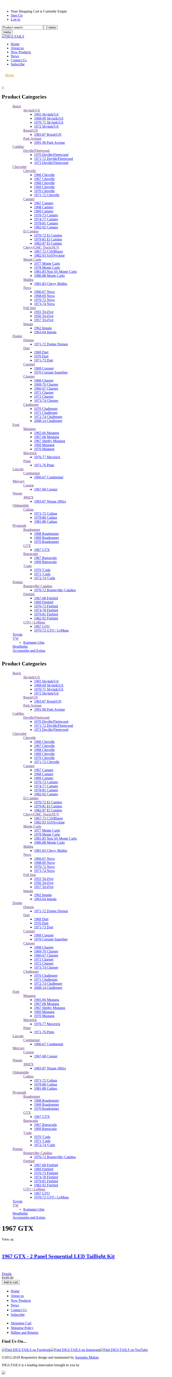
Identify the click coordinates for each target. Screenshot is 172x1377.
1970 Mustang (44, 449)
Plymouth (19, 525)
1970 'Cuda (42, 570)
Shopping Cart (21, 1323)
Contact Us (19, 60)
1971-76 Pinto (44, 465)
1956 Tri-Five (44, 316)
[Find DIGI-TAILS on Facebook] (26, 1350)
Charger (29, 376)
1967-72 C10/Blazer (48, 251)
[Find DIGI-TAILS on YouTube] (124, 1350)
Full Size (29, 308)
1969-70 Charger (46, 384)
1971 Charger (44, 392)
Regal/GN (30, 130)
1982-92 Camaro (46, 227)
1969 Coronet (44, 368)
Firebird (28, 594)
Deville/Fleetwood (36, 151)
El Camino (31, 231)
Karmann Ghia (33, 642)
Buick (17, 106)
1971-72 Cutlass (45, 513)
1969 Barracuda (45, 562)
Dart (26, 348)
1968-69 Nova (44, 296)
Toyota (17, 634)
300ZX (28, 497)
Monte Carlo (32, 259)
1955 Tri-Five (44, 312)
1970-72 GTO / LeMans (51, 630)
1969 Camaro (43, 211)
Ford (16, 425)
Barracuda (30, 554)
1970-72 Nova (44, 300)
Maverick (30, 453)
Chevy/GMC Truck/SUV (41, 247)
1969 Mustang (44, 445)
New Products (21, 52)
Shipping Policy (22, 1328)
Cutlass (28, 509)
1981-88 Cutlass (45, 521)
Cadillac (18, 146)
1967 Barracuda (45, 558)
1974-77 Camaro (46, 219)
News (15, 56)
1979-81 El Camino (48, 239)
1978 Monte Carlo (47, 267)
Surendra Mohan (87, 1357)
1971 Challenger (46, 413)
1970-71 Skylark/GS (48, 122)
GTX (27, 546)
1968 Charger (44, 380)
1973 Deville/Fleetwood (51, 163)
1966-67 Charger (46, 388)
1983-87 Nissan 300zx (50, 501)
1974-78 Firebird (46, 610)
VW (16, 638)
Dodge (17, 336)
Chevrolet (19, 167)
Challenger (31, 405)
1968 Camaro (43, 207)
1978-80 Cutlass (45, 517)
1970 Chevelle (44, 191)
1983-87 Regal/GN (47, 134)
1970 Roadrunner (46, 542)
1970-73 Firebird (46, 606)
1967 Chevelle (44, 179)
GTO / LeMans (34, 622)
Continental (31, 473)
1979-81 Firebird (46, 614)
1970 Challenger (46, 409)
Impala (28, 324)
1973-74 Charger (46, 400)
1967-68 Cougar (45, 489)
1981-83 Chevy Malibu (50, 284)
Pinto (27, 461)
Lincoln (18, 469)
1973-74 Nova (44, 304)
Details (7, 1274)
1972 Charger (44, 396)
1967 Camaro (43, 203)
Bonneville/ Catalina (37, 586)
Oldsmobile (21, 505)
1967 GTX (42, 550)
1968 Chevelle (44, 183)
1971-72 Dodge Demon (51, 344)
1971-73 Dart (43, 360)
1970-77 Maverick (47, 457)
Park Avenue (32, 138)
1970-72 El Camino (48, 235)
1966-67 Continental (48, 477)
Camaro (28, 199)
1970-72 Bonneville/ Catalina (55, 590)
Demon (28, 340)
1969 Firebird (43, 602)
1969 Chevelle (44, 187)
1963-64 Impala (45, 332)
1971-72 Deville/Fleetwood (53, 159)
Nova (27, 288)
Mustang (29, 429)
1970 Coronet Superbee (51, 372)
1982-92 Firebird (46, 618)
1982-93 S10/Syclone (49, 255)
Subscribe (18, 64)
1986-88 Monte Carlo (49, 276)
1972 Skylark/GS (46, 126)
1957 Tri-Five (44, 320)
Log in (15, 19)
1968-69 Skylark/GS (48, 118)
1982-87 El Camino (48, 243)
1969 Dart (41, 352)
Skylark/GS (31, 110)
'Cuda (27, 566)
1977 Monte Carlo (47, 263)
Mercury (19, 481)
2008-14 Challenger (48, 421)
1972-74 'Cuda (44, 578)
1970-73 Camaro (46, 215)
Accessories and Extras (29, 650)
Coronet (29, 364)
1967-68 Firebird (46, 598)
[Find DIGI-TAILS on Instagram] (75, 1350)
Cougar (28, 485)
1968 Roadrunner (46, 534)
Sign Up (17, 15)
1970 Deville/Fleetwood (51, 155)
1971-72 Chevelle (46, 195)
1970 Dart (41, 356)
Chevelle (29, 171)
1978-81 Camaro (46, 223)
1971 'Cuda (42, 574)
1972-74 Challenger (48, 417)
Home (15, 44)
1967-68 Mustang (46, 437)
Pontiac (18, 582)
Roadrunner (31, 529)
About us (17, 48)
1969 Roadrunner (46, 538)
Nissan (17, 493)
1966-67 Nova (44, 292)
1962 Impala (43, 328)
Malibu (28, 280)
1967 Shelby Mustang (49, 441)
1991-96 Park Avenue (49, 142)
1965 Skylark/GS (46, 114)
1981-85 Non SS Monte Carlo (55, 271)
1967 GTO (42, 626)
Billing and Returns (24, 1332)
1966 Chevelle (44, 175)
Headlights (20, 646)
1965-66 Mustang (46, 433)
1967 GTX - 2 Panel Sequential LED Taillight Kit (58, 1256)
